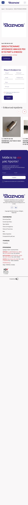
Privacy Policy (22, 271)
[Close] (24, 233)
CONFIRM (9, 265)
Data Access (14, 271)
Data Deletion (5, 271)
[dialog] (14, 252)
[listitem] (14, 262)
